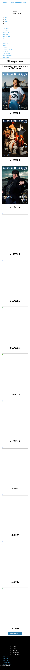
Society (5, 51)
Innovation (6, 53)
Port (4, 45)
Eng (13, 10)
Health (5, 47)
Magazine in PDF (16, 13)
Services (6, 57)
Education (6, 36)
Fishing (5, 44)
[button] (15, 633)
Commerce (6, 32)
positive (24, 2)
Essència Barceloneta (12, 2)
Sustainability (7, 55)
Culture (5, 34)
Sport (5, 38)
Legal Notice (16, 650)
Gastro (5, 40)
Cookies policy (17, 654)
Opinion (5, 30)
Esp (13, 8)
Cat (13, 6)
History (5, 42)
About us (15, 646)
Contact (14, 11)
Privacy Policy (16, 652)
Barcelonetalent (8, 49)
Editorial (6, 28)
